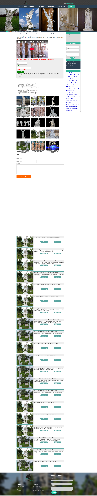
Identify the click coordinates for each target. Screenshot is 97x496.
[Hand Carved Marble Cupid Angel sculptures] (52, 111)
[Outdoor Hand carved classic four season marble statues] (38, 145)
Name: (18, 158)
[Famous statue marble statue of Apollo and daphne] (38, 134)
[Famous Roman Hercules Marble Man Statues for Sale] (52, 134)
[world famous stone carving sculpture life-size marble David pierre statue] (23, 145)
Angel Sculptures (41, 6)
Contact (70, 6)
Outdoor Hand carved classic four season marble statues (37, 151)
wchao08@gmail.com (70, 3)
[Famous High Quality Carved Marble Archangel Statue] (23, 100)
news (11, 31)
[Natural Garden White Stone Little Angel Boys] (23, 122)
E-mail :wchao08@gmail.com (70, 61)
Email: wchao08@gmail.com (37, 486)
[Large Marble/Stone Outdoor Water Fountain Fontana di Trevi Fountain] (52, 145)
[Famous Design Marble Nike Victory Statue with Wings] (23, 134)
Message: (18, 163)
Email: (68, 48)
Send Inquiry (44, 241)
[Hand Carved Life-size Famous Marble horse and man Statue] (52, 122)
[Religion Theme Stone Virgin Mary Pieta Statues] (23, 111)
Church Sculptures (61, 6)
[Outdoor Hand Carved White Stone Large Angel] (52, 100)
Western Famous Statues (29, 6)
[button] (7, 19)
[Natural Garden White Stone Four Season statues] (38, 111)
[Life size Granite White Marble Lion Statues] (38, 100)
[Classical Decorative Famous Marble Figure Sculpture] (38, 122)
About (19, 6)
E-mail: (18, 161)
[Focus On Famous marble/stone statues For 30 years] (17, 2)
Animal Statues (51, 6)
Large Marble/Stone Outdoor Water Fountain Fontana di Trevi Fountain (52, 151)
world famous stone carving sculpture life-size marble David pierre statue (23, 151)
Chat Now (57, 241)
